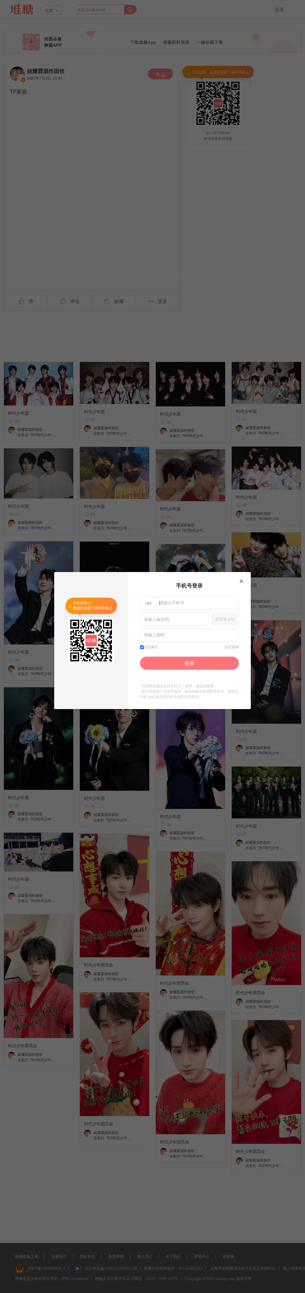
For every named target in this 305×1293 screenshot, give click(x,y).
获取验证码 (225, 619)
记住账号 (151, 647)
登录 (189, 663)
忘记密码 (232, 647)
